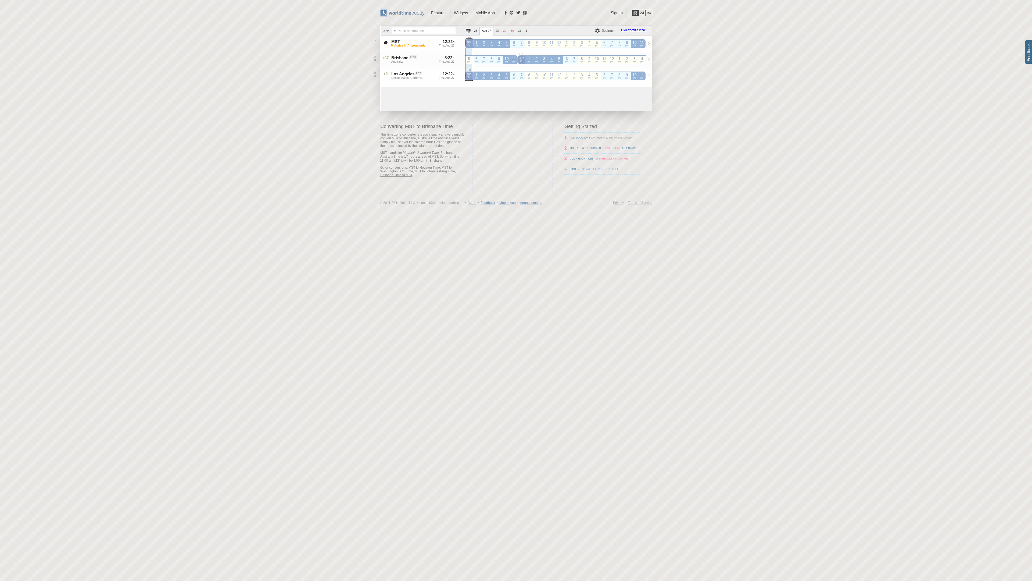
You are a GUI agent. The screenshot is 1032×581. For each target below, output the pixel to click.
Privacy (618, 203)
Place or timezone (411, 31)
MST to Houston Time (424, 167)
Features (439, 12)
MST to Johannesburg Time (435, 171)
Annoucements (531, 203)
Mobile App (485, 12)
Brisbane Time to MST (396, 175)
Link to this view (633, 30)
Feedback (488, 203)
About (472, 203)
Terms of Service (640, 203)
